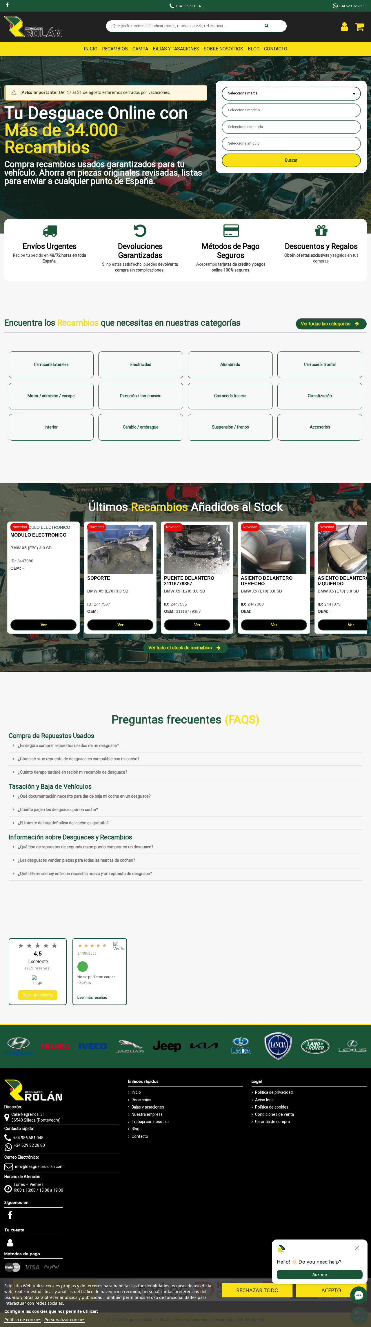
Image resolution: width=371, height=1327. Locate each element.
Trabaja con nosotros (151, 1122)
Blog (135, 1129)
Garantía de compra (272, 1122)
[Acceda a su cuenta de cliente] (344, 26)
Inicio (136, 1092)
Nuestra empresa (147, 1115)
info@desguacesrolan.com (39, 1167)
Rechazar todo (257, 1290)
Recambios (141, 1100)
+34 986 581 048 (28, 1138)
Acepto (331, 1290)
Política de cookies (271, 1107)
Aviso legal (264, 1100)
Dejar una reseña (38, 995)
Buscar (291, 160)
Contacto (140, 1137)
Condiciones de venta (274, 1115)
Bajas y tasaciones (148, 1107)
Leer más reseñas (92, 997)
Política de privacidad (274, 1092)
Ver (44, 624)
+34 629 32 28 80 (29, 1145)
